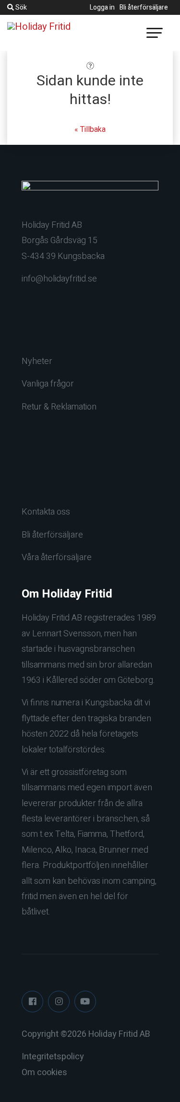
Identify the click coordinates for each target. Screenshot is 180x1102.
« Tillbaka (90, 129)
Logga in (102, 7)
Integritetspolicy (53, 1056)
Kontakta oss (46, 511)
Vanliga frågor (48, 383)
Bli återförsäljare (144, 7)
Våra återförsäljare (57, 557)
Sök (20, 7)
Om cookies (44, 1072)
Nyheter (37, 361)
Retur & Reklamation (59, 406)
